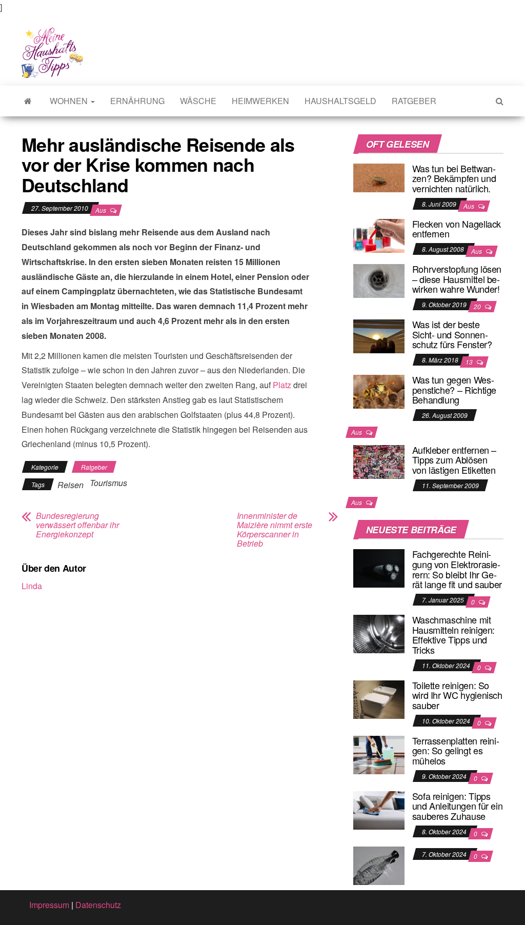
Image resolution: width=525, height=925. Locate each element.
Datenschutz (98, 905)
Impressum (49, 905)
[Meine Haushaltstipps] (28, 101)
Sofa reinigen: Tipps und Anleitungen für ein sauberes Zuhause (457, 806)
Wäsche (198, 101)
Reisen (70, 485)
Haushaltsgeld (340, 101)
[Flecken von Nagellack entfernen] (379, 234)
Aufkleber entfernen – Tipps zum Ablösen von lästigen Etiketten (454, 460)
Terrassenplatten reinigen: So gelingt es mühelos (455, 751)
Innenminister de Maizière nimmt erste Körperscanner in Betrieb (274, 529)
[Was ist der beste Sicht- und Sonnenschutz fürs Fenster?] (379, 335)
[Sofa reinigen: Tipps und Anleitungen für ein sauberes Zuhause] (379, 809)
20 (478, 306)
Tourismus (108, 483)
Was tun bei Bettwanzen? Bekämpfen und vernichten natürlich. (454, 178)
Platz (282, 385)
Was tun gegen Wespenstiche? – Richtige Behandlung (454, 390)
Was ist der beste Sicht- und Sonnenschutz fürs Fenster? (452, 334)
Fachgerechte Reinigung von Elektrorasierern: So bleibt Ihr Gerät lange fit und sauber (457, 569)
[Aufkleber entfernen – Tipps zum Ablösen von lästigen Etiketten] (379, 461)
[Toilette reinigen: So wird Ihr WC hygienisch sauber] (379, 698)
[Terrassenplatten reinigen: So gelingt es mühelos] (379, 753)
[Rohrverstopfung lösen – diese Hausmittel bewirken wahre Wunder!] (379, 280)
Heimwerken (260, 101)
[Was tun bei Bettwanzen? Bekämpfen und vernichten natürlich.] (379, 177)
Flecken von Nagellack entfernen (456, 228)
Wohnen (70, 101)
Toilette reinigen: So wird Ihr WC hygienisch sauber (457, 695)
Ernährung (137, 101)
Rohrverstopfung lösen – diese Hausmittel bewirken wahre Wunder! (456, 279)
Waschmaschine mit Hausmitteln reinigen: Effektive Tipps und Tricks (453, 634)
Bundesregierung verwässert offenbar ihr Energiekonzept (77, 525)
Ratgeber (414, 101)
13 (470, 361)
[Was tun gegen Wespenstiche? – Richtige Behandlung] (379, 390)
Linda (32, 586)
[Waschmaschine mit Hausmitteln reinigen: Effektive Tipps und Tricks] (379, 633)
